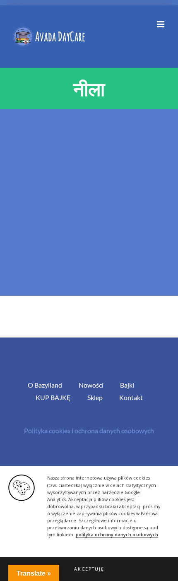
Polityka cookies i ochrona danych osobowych (89, 430)
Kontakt (131, 397)
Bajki (127, 385)
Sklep (95, 397)
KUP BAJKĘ (53, 397)
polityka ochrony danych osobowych (117, 535)
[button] (89, 569)
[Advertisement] (89, 202)
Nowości (91, 385)
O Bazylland (45, 385)
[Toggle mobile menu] (161, 24)
